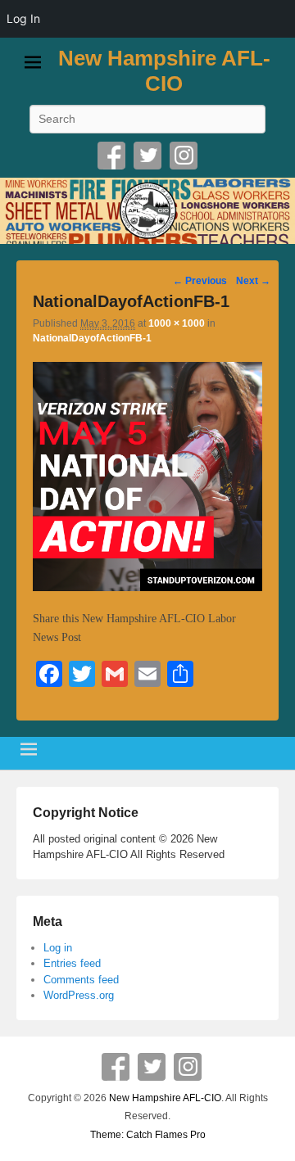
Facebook (111, 155)
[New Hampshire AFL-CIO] (147, 211)
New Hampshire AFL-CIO (164, 71)
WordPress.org (78, 995)
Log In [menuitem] (23, 18)
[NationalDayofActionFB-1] (147, 587)
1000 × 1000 (176, 323)
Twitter (147, 155)
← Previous (200, 281)
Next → (253, 281)
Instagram (183, 155)
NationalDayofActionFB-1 (92, 338)
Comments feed (81, 980)
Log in (57, 948)
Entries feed (72, 963)
